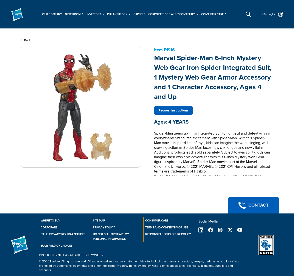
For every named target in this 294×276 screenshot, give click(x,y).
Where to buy (50, 220)
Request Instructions (173, 110)
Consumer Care (156, 220)
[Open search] (248, 14)
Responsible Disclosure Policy (168, 234)
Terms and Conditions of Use (166, 227)
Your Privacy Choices (57, 246)
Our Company (52, 14)
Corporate (49, 227)
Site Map (99, 220)
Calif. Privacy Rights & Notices (63, 234)
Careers (139, 14)
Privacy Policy (104, 227)
